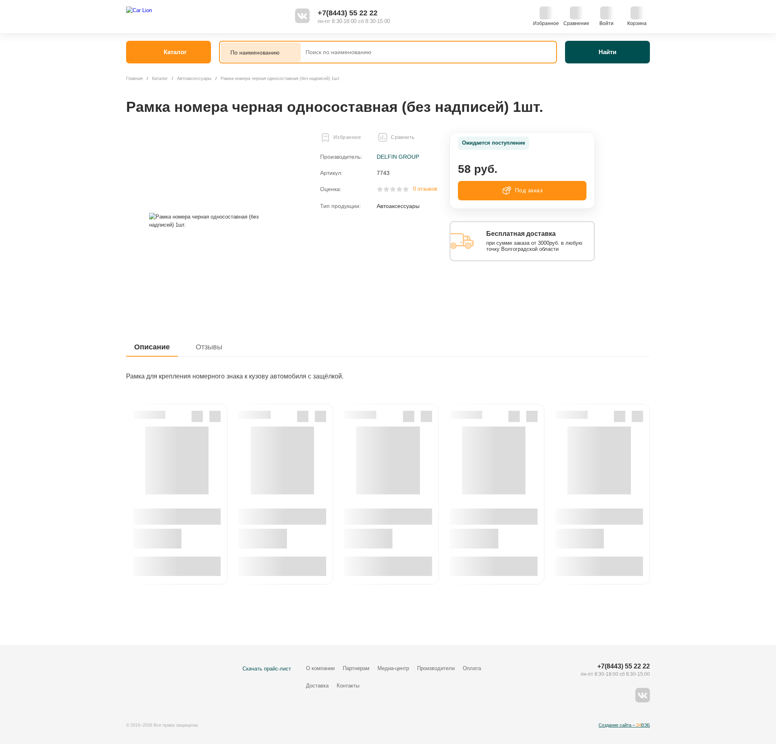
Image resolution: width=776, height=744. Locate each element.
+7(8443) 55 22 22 (347, 13)
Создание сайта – (624, 725)
